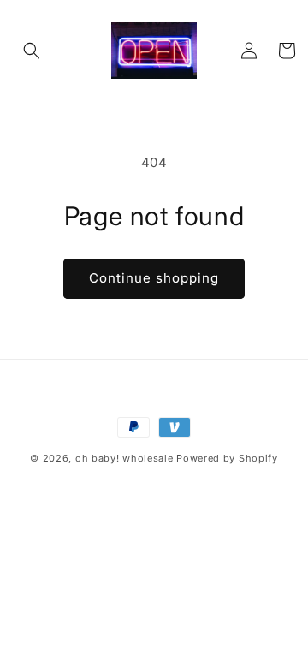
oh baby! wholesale (124, 458)
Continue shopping (154, 278)
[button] (31, 50)
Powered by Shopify (227, 458)
